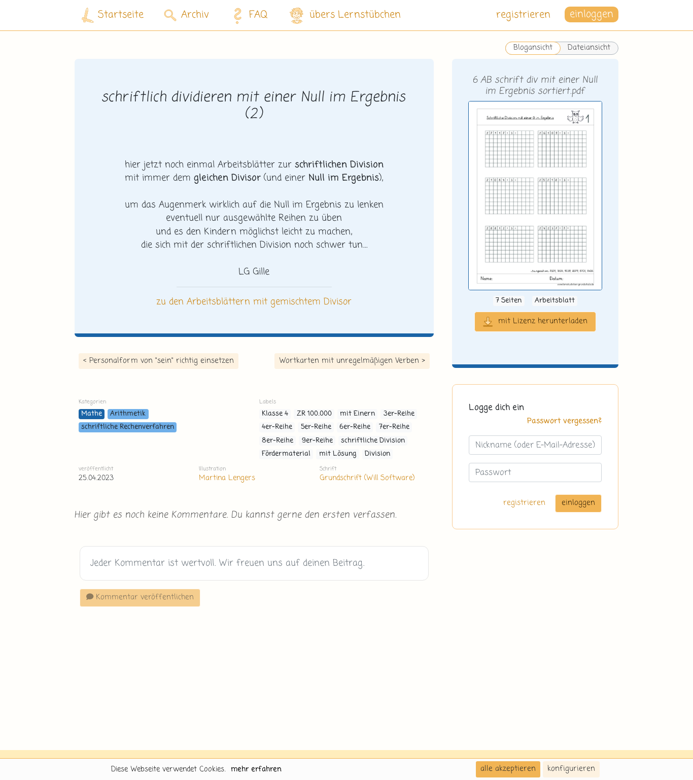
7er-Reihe (394, 427)
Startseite (121, 15)
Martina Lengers (227, 478)
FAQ (258, 15)
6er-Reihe (354, 427)
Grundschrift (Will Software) (367, 478)
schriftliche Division (373, 441)
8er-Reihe (277, 441)
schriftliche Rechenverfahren (127, 427)
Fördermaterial (286, 454)
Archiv (195, 15)
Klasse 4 (275, 414)
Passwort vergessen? (564, 421)
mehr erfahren (256, 769)
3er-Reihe (399, 414)
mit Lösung (338, 454)
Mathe (91, 414)
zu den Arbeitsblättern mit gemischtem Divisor (254, 302)
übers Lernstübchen (355, 15)
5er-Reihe (316, 427)
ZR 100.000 (314, 414)
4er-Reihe (277, 427)
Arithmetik (128, 414)
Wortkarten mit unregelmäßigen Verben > (352, 361)
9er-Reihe (317, 441)
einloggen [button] (591, 15)
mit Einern (357, 414)
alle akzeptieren (508, 769)
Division (377, 454)
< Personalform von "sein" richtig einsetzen (158, 361)
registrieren (523, 15)
